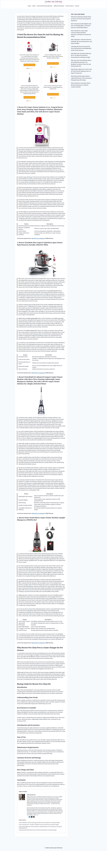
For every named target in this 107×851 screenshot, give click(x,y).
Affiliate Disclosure (59, 6)
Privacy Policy (70, 6)
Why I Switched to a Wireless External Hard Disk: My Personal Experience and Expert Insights (81, 41)
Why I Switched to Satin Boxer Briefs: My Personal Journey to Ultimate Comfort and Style (81, 85)
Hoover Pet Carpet (25, 107)
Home (29, 6)
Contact (77, 6)
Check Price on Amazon (29, 64)
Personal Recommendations (44, 6)
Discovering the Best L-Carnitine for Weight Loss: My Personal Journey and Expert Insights (39, 824)
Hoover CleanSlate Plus (27, 243)
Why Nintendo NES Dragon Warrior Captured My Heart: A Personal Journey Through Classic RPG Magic (81, 78)
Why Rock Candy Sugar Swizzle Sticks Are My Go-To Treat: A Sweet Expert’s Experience (81, 18)
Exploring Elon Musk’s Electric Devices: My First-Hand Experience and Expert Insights (38, 830)
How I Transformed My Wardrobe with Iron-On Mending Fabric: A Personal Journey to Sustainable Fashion (81, 25)
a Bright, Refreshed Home (36, 384)
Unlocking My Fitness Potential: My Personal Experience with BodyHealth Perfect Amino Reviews (81, 48)
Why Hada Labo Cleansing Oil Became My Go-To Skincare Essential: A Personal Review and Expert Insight (81, 55)
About (34, 6)
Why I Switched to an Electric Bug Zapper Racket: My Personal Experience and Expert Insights (40, 822)
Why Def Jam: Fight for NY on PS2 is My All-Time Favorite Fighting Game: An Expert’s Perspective (81, 71)
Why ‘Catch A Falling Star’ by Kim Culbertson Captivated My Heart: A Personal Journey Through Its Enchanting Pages (40, 827)
